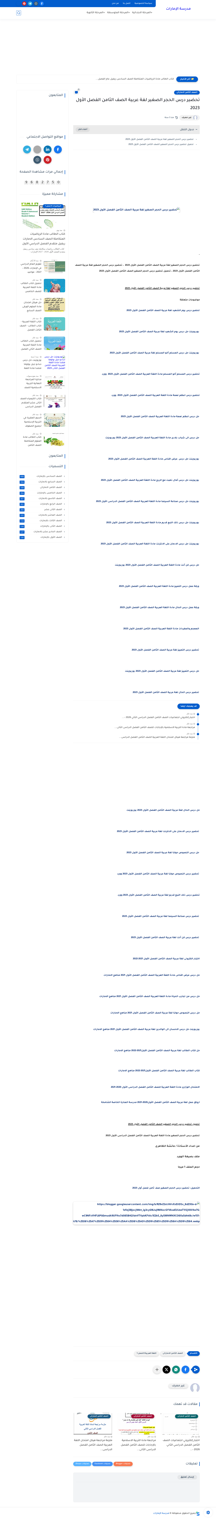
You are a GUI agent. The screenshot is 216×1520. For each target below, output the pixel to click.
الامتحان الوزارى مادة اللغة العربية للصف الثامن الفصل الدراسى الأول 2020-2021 (155, 1087)
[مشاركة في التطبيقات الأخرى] (157, 1370)
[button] (185, 1370)
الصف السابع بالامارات (41, 482)
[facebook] (42, 3)
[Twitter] (37, 149)
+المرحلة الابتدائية (142, 12)
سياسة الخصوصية (143, 3)
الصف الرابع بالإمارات (41, 504)
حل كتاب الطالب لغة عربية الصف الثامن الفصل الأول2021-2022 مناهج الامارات (157, 1051)
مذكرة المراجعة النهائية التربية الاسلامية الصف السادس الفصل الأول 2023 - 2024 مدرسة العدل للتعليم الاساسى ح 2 (31, 384)
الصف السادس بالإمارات (41, 476)
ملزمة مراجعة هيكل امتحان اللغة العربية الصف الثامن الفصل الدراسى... (157, 737)
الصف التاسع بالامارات (41, 498)
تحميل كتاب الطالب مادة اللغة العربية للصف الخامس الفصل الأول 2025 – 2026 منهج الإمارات (31, 288)
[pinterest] (24, 3)
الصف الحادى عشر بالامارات (41, 532)
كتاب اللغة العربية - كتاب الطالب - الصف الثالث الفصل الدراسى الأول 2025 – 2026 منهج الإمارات (30, 326)
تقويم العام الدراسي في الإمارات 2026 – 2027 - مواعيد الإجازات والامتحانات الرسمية (30, 269)
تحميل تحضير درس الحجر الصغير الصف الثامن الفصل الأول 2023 (161, 144)
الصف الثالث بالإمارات (41, 521)
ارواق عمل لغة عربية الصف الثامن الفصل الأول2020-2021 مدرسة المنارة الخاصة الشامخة (150, 1102)
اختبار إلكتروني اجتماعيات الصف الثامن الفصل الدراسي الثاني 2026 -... (158, 717)
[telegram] (30, 3)
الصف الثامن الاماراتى (186, 92)
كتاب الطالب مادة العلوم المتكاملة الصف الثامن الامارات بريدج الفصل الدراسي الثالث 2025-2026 (32, 442)
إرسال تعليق (187, 1477)
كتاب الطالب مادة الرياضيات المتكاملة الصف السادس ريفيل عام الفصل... (135, 79)
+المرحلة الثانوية (96, 12)
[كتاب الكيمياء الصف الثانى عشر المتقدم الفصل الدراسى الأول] (54, 401)
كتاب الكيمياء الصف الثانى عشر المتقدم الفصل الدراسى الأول (30, 403)
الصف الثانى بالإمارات (41, 526)
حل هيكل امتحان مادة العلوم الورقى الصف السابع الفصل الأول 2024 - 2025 (31, 307)
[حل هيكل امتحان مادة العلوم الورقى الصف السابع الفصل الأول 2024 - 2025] (54, 304)
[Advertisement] (108, 50)
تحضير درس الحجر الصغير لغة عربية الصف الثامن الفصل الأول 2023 (159, 139)
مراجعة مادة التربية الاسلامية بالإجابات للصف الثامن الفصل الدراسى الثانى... (154, 727)
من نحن (115, 3)
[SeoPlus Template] (198, 1513)
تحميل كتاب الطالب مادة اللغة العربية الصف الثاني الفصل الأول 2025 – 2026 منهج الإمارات (31, 346)
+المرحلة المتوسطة (118, 12)
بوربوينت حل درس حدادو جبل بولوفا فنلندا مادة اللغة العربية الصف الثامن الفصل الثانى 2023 (30, 365)
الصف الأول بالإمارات (41, 537)
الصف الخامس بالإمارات (41, 493)
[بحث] (18, 12)
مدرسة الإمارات (178, 9)
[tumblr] (36, 3)
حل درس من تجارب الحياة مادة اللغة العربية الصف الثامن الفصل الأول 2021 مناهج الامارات (149, 996)
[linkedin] (48, 149)
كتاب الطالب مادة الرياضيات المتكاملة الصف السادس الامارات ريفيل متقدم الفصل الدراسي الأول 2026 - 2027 (43, 240)
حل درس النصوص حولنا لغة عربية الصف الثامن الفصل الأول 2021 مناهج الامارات (155, 1013)
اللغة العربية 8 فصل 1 (146, 1353)
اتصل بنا (126, 3)
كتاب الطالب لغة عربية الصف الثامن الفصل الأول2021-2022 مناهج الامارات (158, 1071)
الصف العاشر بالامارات (41, 515)
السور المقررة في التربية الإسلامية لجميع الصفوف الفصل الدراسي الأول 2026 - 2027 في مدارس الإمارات (30, 422)
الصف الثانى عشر (41, 509)
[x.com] (18, 3)
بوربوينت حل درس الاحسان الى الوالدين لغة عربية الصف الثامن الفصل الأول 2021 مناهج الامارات (146, 1029)
